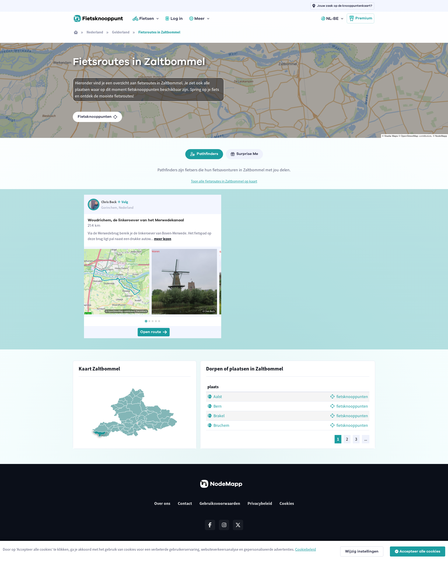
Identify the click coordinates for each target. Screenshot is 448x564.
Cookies (287, 503)
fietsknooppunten (352, 396)
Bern (217, 406)
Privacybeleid (260, 503)
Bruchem (221, 425)
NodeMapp (441, 136)
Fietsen (146, 18)
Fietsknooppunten (95, 116)
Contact (185, 503)
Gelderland (121, 32)
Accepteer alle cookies (419, 551)
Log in (177, 18)
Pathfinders (207, 153)
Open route (150, 331)
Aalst (217, 396)
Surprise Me (247, 153)
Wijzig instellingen (361, 551)
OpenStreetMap (409, 136)
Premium (363, 18)
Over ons (162, 503)
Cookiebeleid (305, 549)
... (365, 439)
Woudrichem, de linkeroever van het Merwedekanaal (136, 220)
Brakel (218, 415)
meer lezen (162, 239)
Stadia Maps (391, 136)
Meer (199, 18)
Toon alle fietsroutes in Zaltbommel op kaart (224, 181)
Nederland (95, 32)
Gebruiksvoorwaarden (220, 503)
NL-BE (332, 18)
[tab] (146, 321)
